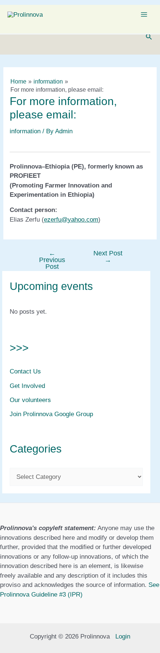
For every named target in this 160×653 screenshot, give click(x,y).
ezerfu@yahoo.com (71, 219)
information (25, 131)
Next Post (107, 256)
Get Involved (27, 385)
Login (122, 636)
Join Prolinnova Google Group (51, 414)
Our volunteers (30, 400)
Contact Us (25, 371)
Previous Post (52, 260)
